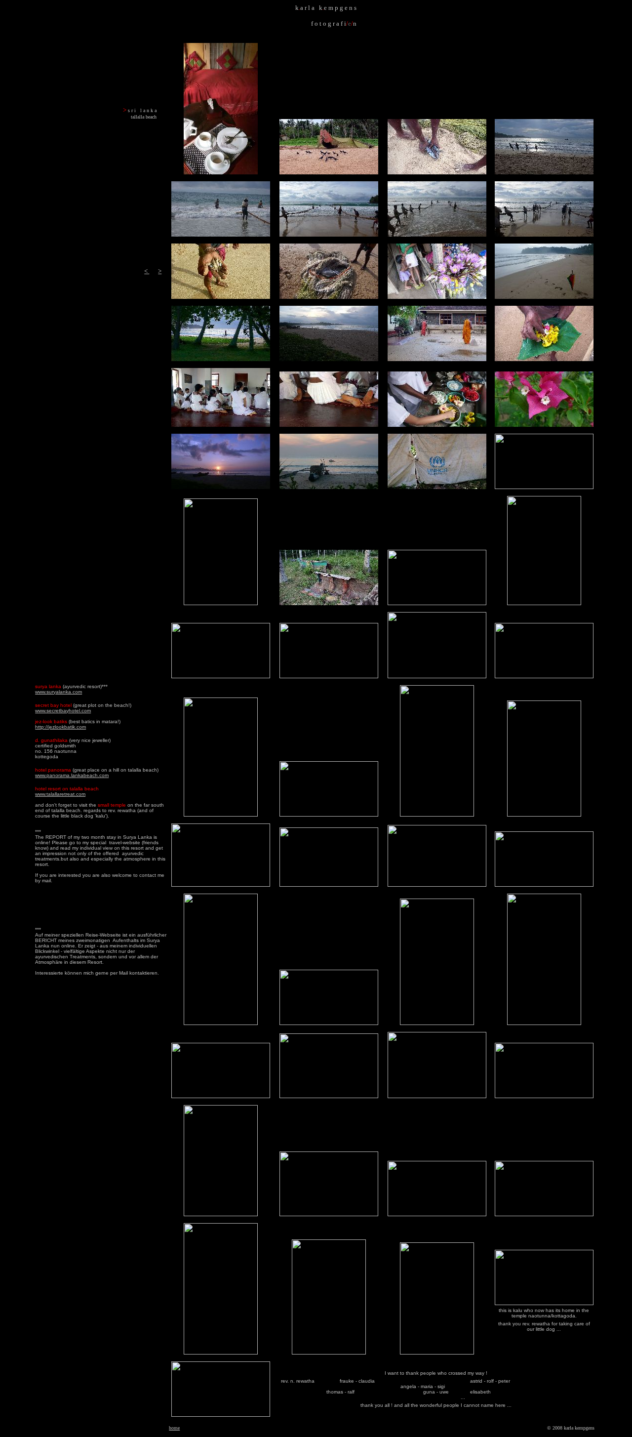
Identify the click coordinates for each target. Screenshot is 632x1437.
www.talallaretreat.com (60, 794)
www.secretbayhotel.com (63, 710)
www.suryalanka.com (58, 692)
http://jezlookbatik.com (60, 727)
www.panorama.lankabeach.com (72, 775)
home (174, 1428)
